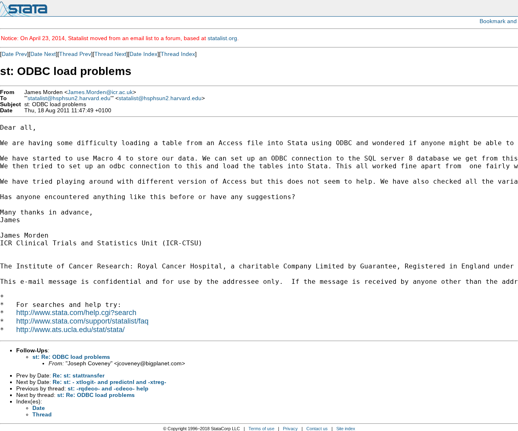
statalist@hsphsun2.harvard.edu (69, 98)
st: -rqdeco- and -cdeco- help (108, 388)
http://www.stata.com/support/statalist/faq (82, 321)
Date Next (43, 54)
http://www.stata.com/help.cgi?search (76, 313)
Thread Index (178, 54)
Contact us (317, 428)
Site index (345, 428)
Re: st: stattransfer (78, 375)
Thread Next (110, 54)
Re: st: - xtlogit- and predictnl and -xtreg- (109, 382)
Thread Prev (75, 54)
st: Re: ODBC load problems (71, 357)
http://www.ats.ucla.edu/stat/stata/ (70, 330)
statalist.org (222, 38)
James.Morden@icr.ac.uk (100, 92)
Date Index (143, 54)
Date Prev (14, 54)
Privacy (290, 428)
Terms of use (261, 428)
